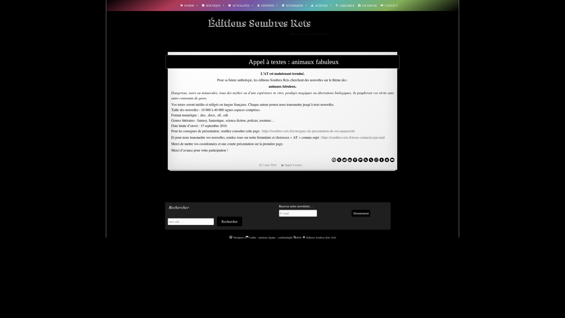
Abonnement (361, 213)
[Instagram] (376, 160)
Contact (391, 6)
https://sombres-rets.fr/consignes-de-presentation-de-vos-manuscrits (308, 131)
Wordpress (239, 237)
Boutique (213, 6)
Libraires (347, 6)
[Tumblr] (381, 160)
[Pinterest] (355, 160)
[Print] (387, 160)
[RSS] (365, 160)
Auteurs (321, 6)
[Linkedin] (350, 160)
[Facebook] (334, 160)
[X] (339, 160)
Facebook (369, 6)
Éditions (267, 6)
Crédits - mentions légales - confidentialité (270, 237)
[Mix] (360, 160)
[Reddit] (344, 160)
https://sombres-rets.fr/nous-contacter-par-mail (353, 137)
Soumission (294, 6)
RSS (299, 237)
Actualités (240, 6)
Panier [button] (189, 6)
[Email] (392, 160)
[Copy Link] (371, 160)
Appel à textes (293, 165)
